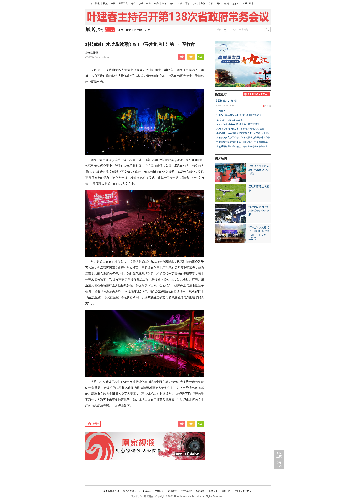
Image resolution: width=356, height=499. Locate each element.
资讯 (97, 3)
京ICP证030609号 (243, 491)
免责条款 (200, 491)
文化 (195, 3)
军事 (187, 3)
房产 (172, 3)
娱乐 (141, 3)
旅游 (203, 3)
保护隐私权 (186, 491)
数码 (226, 3)
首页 (90, 3)
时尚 (156, 3)
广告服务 (159, 491)
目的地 (138, 30)
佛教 (211, 3)
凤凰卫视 (123, 3)
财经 (133, 3)
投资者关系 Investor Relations (137, 491)
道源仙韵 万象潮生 (227, 100)
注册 (245, 3)
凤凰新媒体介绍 (111, 491)
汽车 (164, 3)
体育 (148, 3)
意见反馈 (213, 491)
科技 (180, 3)
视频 (105, 3)
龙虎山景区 (91, 52)
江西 (120, 30)
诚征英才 (172, 491)
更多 (234, 3)
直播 (113, 3)
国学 (219, 3)
